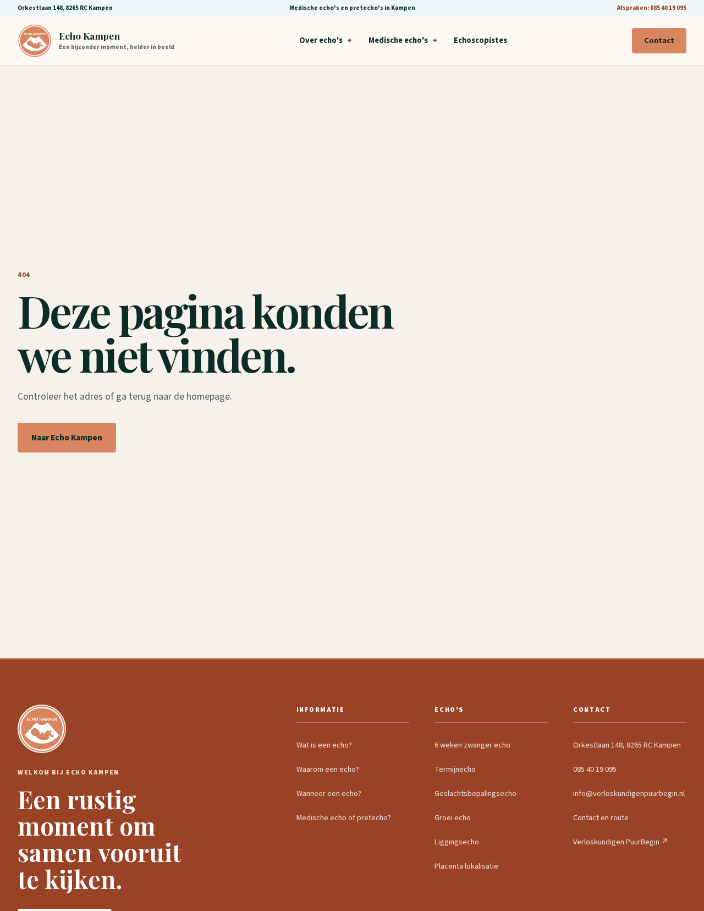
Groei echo (453, 817)
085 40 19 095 (595, 769)
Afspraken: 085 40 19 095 (651, 8)
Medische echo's (398, 40)
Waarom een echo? (327, 769)
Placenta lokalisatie (466, 866)
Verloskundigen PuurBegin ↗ (621, 842)
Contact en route (601, 817)
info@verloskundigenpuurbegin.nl (629, 793)
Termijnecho (455, 769)
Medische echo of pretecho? (343, 817)
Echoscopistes (480, 40)
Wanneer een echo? (328, 793)
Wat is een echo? (324, 745)
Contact (659, 40)
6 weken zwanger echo (472, 745)
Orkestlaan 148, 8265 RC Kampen (627, 745)
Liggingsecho (457, 842)
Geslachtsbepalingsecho (475, 793)
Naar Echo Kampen (66, 438)
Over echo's (321, 40)
